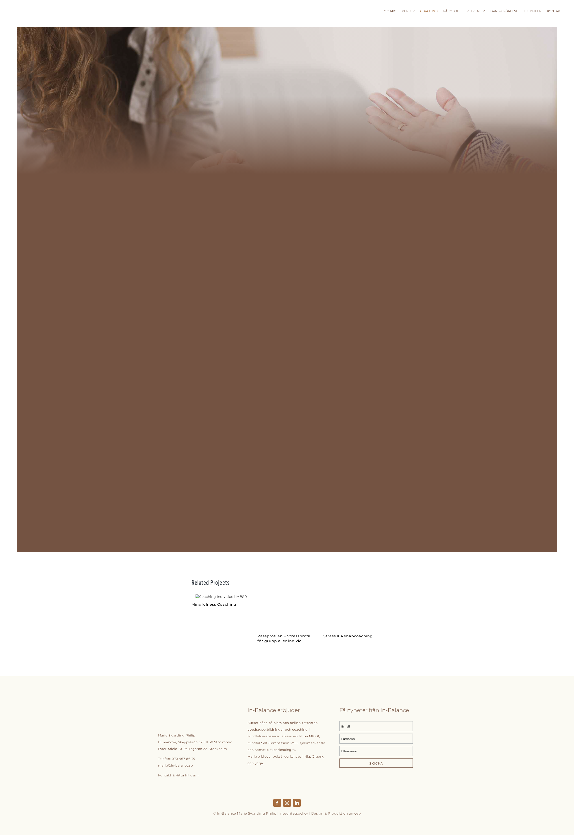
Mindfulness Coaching (221, 596)
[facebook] (277, 803)
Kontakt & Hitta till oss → (179, 775)
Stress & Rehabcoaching (353, 612)
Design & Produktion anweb (336, 813)
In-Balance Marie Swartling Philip (246, 813)
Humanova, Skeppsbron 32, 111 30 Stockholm (195, 742)
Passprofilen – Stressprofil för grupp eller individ (287, 612)
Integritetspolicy (293, 813)
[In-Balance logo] (182, 710)
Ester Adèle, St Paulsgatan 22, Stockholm (192, 749)
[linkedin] (297, 803)
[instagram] (287, 803)
